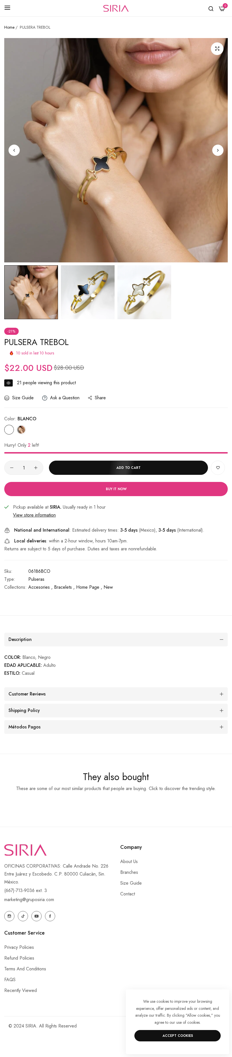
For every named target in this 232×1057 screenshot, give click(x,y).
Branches (129, 872)
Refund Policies (19, 958)
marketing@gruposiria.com (29, 899)
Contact (127, 894)
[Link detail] (9, 916)
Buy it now (116, 489)
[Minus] (12, 467)
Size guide (131, 883)
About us (129, 861)
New (108, 587)
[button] (218, 150)
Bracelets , (64, 587)
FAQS (10, 979)
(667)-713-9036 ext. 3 (25, 890)
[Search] (211, 8)
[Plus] (36, 467)
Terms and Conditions (25, 969)
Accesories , (40, 587)
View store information (34, 515)
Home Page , (89, 587)
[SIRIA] (116, 8)
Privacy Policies (19, 947)
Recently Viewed (20, 990)
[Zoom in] (217, 48)
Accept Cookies (177, 1035)
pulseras (36, 579)
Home (9, 27)
